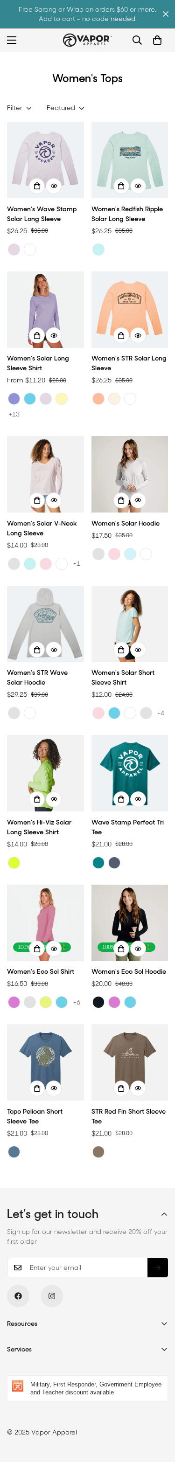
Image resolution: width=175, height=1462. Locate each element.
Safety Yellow (14, 862)
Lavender (14, 249)
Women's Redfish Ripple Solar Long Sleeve (127, 214)
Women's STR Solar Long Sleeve (129, 363)
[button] (157, 40)
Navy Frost (114, 862)
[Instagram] (52, 1296)
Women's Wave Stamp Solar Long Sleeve (42, 214)
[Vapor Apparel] (87, 40)
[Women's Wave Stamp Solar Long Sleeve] (45, 160)
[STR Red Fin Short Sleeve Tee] (129, 1062)
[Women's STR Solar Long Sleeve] (129, 309)
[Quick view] (54, 186)
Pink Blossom (45, 563)
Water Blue (29, 398)
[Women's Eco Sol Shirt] (45, 923)
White (29, 249)
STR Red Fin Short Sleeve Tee (128, 1116)
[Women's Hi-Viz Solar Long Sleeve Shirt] (45, 773)
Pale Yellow (61, 398)
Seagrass (98, 249)
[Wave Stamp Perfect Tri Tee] (129, 773)
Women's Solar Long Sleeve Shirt (38, 363)
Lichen (45, 1002)
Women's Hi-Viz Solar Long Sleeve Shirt (39, 827)
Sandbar (114, 398)
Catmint (14, 398)
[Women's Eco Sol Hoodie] (129, 923)
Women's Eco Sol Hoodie (128, 971)
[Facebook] (18, 1296)
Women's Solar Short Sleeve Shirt (122, 677)
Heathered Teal (98, 862)
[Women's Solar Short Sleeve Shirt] (129, 624)
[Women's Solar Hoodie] (129, 474)
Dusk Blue (14, 1151)
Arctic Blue (130, 554)
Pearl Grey (14, 563)
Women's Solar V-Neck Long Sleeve (42, 528)
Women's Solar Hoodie (125, 523)
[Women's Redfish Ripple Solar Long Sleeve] (129, 160)
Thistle (14, 1002)
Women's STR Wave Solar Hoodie (37, 677)
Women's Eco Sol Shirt (40, 971)
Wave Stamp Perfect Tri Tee (127, 827)
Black (98, 1002)
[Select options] (37, 186)
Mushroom (98, 1151)
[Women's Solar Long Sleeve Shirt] (45, 309)
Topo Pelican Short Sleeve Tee (35, 1116)
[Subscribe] (157, 1267)
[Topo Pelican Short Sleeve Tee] (45, 1062)
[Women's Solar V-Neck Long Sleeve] (45, 474)
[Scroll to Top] (158, 1412)
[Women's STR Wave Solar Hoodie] (45, 624)
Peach (98, 398)
